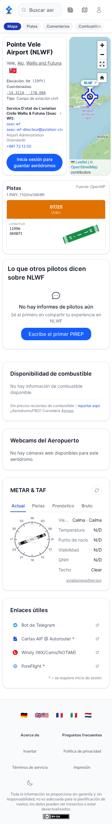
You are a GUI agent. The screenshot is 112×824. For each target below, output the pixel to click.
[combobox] (40, 9)
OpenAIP (97, 186)
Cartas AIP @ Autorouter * (47, 638)
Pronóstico (63, 505)
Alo (20, 63)
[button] (90, 97)
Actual (18, 505)
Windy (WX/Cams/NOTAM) (48, 652)
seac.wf (13, 123)
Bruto (87, 505)
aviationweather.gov (84, 580)
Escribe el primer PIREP (56, 334)
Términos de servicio (30, 767)
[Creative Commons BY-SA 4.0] (56, 816)
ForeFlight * (33, 666)
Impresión (82, 767)
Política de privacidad (82, 751)
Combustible (90, 26)
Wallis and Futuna (44, 63)
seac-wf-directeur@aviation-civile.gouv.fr (43, 129)
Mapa (12, 26)
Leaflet (81, 161)
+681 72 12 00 (19, 146)
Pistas (32, 26)
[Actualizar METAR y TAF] (97, 490)
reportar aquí (89, 405)
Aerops (67, 410)
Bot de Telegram (38, 625)
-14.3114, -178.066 (26, 93)
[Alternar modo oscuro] (30, 783)
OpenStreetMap (84, 166)
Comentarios (58, 26)
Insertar (29, 751)
